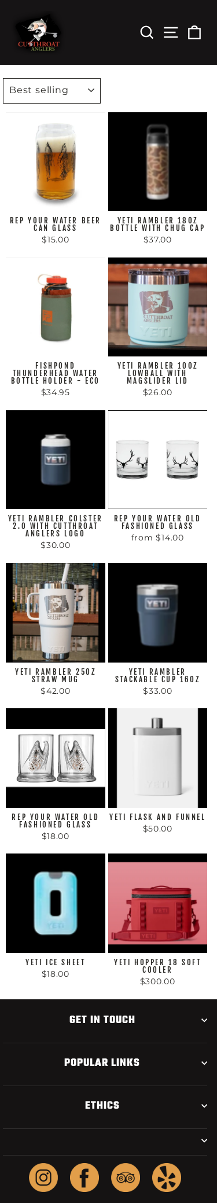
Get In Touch (102, 1020)
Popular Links (102, 1063)
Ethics (102, 1106)
